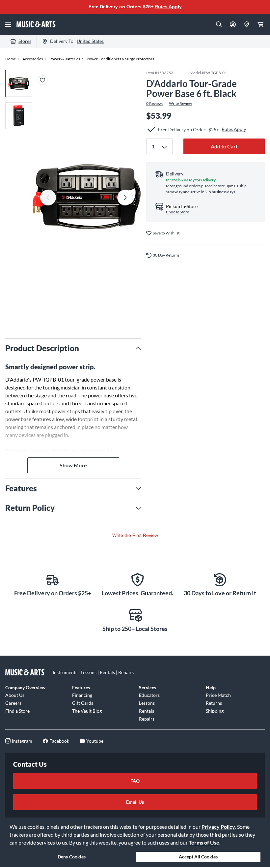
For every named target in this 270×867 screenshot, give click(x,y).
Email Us (135, 802)
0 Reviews (154, 103)
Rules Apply (168, 6)
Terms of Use (204, 842)
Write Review (180, 103)
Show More (73, 465)
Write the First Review (135, 535)
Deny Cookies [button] (72, 856)
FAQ (135, 781)
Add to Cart (224, 146)
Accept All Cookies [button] (198, 856)
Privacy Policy (218, 826)
